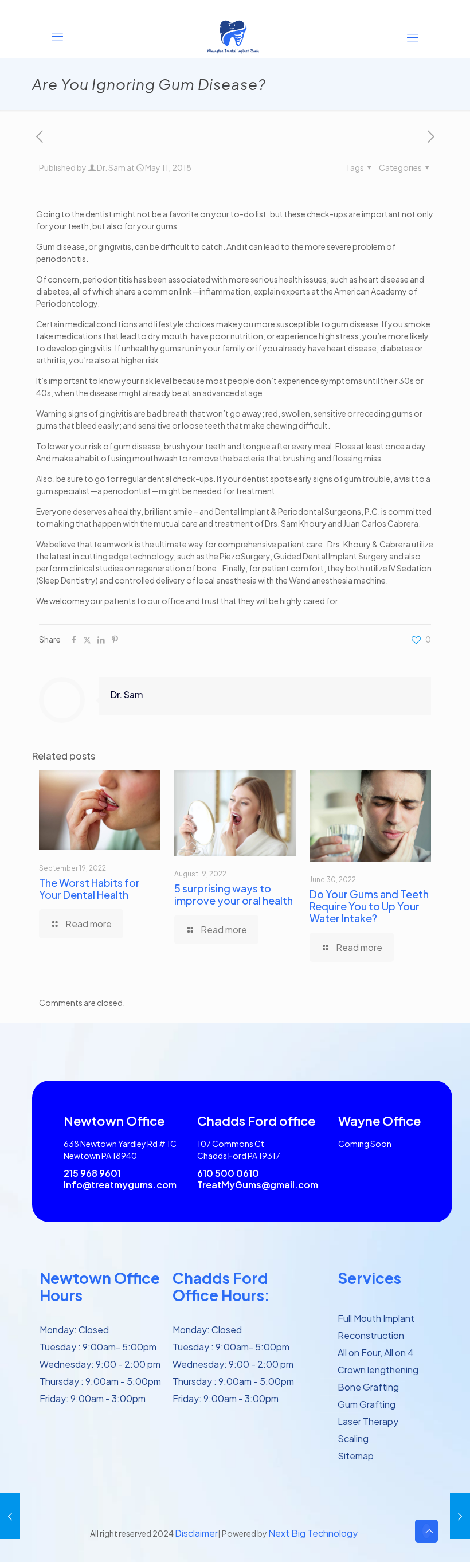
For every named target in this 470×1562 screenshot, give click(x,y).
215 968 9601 (92, 1173)
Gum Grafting (366, 1404)
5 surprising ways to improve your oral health (233, 894)
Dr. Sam (111, 167)
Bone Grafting (368, 1387)
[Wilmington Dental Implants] (235, 36)
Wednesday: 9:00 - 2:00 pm (100, 1364)
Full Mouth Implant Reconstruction (376, 1326)
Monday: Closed (74, 1330)
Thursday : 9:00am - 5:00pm (100, 1381)
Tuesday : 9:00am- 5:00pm (98, 1347)
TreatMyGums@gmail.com (257, 1185)
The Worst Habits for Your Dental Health (89, 888)
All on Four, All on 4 (376, 1352)
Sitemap (356, 1456)
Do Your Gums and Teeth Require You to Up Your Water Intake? (369, 906)
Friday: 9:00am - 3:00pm (93, 1398)
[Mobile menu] (412, 36)
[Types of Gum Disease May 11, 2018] (10, 1516)
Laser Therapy (368, 1421)
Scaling (353, 1438)
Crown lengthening (378, 1370)
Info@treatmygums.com (120, 1185)
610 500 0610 (228, 1173)
